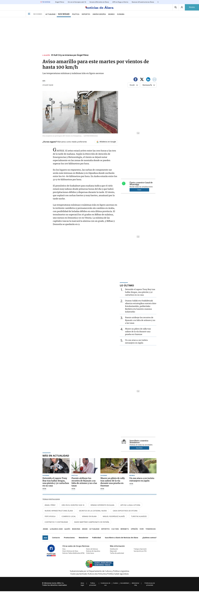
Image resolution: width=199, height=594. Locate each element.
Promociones (69, 537)
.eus (45, 537)
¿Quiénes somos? (149, 537)
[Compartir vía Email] (154, 79)
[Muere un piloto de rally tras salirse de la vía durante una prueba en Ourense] (114, 465)
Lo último (127, 285)
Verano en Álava (89, 516)
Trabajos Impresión (140, 549)
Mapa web (113, 551)
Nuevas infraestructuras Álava (59, 511)
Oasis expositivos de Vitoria (125, 511)
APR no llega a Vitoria (130, 505)
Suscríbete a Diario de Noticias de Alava (121, 537)
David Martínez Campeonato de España (91, 522)
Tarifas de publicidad (117, 553)
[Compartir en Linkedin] (148, 79)
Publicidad (96, 537)
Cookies (115, 583)
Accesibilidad (124, 583)
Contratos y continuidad (56, 522)
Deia (63, 549)
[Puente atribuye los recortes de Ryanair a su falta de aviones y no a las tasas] (85, 465)
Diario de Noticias (92, 549)
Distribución (114, 549)
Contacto (56, 537)
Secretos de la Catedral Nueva (93, 511)
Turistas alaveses (139, 516)
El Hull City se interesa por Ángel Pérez (70, 55)
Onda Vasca (90, 553)
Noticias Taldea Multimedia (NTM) (73, 553)
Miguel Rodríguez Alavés (114, 516)
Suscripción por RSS (140, 551)
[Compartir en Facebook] (135, 79)
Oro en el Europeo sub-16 (73, 505)
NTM (44, 489)
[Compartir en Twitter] (142, 79)
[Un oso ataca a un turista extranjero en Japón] (143, 465)
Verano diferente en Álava (102, 505)
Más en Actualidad (55, 455)
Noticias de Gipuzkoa (93, 551)
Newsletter (83, 537)
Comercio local (69, 516)
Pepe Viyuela (50, 516)
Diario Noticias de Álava (70, 551)
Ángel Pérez (50, 505)
